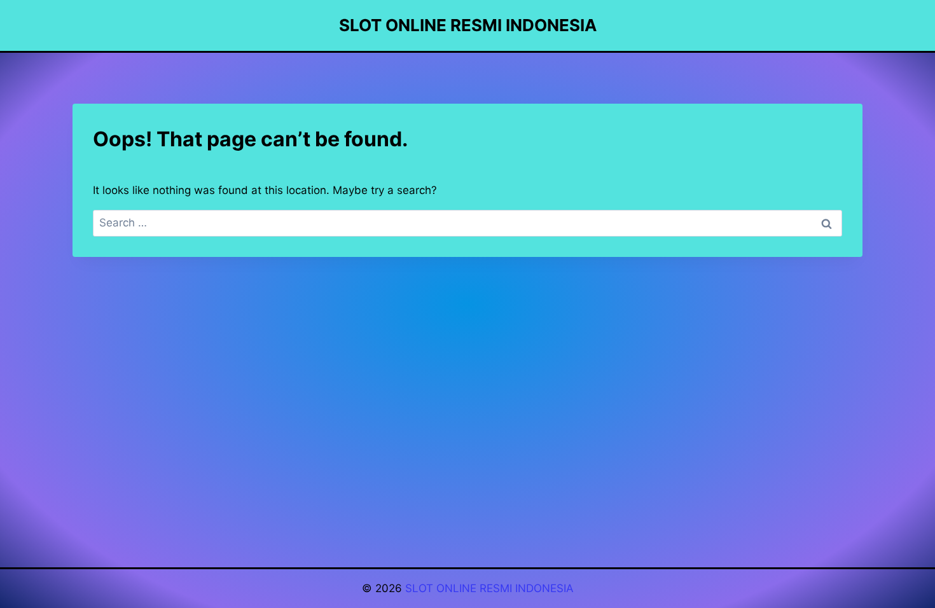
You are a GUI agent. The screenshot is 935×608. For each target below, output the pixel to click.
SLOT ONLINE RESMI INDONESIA (489, 588)
